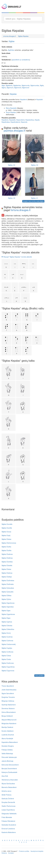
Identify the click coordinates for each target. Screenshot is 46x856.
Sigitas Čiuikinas (7, 558)
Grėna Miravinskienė (9, 712)
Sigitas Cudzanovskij (9, 644)
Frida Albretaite (7, 817)
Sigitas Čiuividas (7, 562)
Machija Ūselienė (7, 727)
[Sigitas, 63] (11, 148)
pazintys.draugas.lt (14, 130)
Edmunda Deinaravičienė (10, 765)
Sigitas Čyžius (6, 599)
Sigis (3, 85)
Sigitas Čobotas (7, 625)
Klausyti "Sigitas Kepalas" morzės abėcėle (17, 257)
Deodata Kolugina (8, 746)
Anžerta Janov (6, 791)
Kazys (8, 112)
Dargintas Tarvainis (8, 697)
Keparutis (24, 122)
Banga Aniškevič (7, 716)
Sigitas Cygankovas (8, 614)
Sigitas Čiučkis (6, 550)
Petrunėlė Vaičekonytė (9, 757)
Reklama (4, 853)
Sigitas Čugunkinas (8, 667)
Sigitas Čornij (6, 633)
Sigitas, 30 (11, 198)
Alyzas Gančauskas (8, 783)
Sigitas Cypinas (7, 622)
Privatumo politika (24, 851)
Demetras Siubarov (8, 708)
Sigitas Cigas (6, 610)
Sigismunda (26, 85)
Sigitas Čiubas (6, 539)
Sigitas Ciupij (6, 535)
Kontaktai (11, 853)
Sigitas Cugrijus (7, 648)
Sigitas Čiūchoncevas (9, 543)
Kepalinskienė (15, 122)
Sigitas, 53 (34, 165)
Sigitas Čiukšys (7, 577)
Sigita (42, 85)
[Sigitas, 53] (34, 148)
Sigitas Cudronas (7, 640)
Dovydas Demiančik (8, 802)
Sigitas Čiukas (6, 569)
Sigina (4, 87)
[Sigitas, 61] (34, 181)
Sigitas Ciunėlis (7, 528)
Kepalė (37, 120)
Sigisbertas (17, 85)
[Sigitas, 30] (11, 181)
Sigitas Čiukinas (7, 573)
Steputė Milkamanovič (9, 720)
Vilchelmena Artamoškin (10, 780)
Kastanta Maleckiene (9, 832)
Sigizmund (25, 87)
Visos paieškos (39, 675)
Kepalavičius (29, 120)
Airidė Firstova (6, 795)
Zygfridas (11, 50)
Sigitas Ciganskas (8, 607)
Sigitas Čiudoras (7, 554)
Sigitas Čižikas (6, 595)
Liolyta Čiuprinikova (8, 810)
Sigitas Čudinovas (8, 663)
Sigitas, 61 (34, 198)
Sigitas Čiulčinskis (8, 584)
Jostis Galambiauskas (9, 690)
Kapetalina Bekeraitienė (10, 742)
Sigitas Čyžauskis (7, 592)
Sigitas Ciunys (6, 532)
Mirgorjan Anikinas (8, 701)
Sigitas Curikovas (7, 652)
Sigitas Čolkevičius (8, 629)
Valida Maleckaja (7, 753)
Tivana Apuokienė (8, 686)
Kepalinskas (6, 122)
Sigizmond (17, 87)
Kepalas (13, 93)
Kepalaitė (39, 99)
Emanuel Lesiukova (8, 828)
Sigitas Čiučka (6, 547)
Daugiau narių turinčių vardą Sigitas (33, 201)
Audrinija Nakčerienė (9, 705)
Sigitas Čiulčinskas (8, 580)
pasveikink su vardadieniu (21, 60)
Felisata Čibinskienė (8, 821)
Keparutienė (20, 120)
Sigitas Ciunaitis (7, 524)
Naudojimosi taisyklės (37, 851)
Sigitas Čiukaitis (7, 565)
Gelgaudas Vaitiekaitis (9, 813)
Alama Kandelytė (7, 738)
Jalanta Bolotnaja (7, 761)
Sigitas (11, 41)
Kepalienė (23, 99)
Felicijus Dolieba (7, 750)
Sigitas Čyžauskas (8, 588)
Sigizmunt (10, 87)
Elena (8, 108)
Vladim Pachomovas (8, 806)
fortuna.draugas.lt (20, 210)
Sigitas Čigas (6, 618)
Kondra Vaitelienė (7, 731)
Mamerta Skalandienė (9, 787)
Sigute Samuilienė (8, 693)
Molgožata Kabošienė (9, 723)
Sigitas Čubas (6, 655)
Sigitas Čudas (6, 659)
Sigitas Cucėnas (7, 637)
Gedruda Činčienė (8, 798)
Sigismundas (34, 85)
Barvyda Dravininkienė (9, 768)
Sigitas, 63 (11, 165)
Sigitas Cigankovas (8, 603)
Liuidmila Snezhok (8, 735)
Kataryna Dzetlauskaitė (9, 772)
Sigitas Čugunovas (8, 670)
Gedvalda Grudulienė (9, 825)
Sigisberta (9, 85)
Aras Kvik (5, 776)
